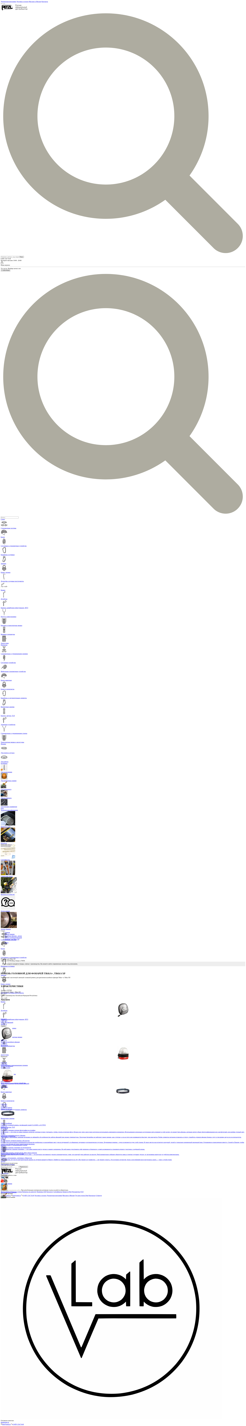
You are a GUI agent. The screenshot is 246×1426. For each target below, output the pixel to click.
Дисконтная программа (8, 1)
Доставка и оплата (22, 1)
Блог (2, 808)
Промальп (4, 645)
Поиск (21, 257)
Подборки (4, 763)
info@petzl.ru (6, 1195)
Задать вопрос (5, 1192)
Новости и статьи (16, 1192)
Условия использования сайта (10, 1190)
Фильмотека (76, 1192)
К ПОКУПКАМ (6, 270)
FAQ (82, 1192)
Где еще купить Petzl (82, 1195)
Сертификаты (57, 1192)
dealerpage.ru (5, 1422)
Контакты (45, 1)
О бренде (99, 1195)
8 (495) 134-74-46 (28, 1195)
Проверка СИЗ (41, 1192)
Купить (4, 1026)
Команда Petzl (67, 1192)
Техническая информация (9, 810)
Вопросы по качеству (29, 1192)
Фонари (3, 744)
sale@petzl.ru (17, 1195)
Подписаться (23, 1167)
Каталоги (50, 1192)
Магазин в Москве (35, 1)
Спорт (3, 519)
